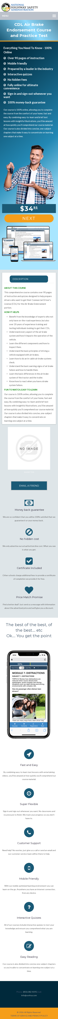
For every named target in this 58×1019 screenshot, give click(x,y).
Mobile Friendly (29, 878)
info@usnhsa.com (29, 995)
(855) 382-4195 (30, 992)
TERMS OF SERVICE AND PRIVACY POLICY (29, 1016)
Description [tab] (20, 279)
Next (29, 218)
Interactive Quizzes (29, 917)
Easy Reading (29, 956)
